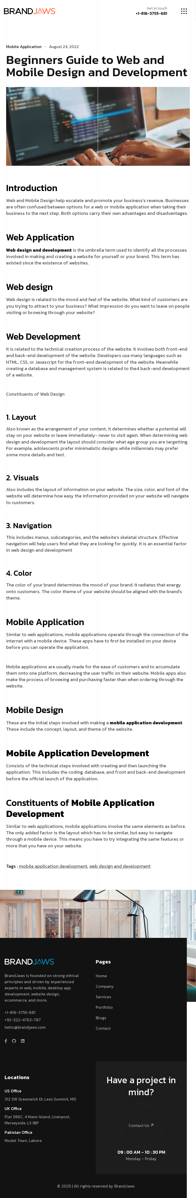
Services (103, 997)
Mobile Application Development (53, 866)
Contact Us (139, 1125)
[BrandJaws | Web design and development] (29, 10)
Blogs (101, 1018)
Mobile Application (24, 46)
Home (101, 976)
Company (105, 986)
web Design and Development (120, 866)
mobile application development (146, 722)
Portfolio (104, 1007)
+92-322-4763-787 (23, 1020)
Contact (103, 1028)
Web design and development (39, 250)
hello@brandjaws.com (25, 1027)
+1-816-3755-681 (151, 13)
